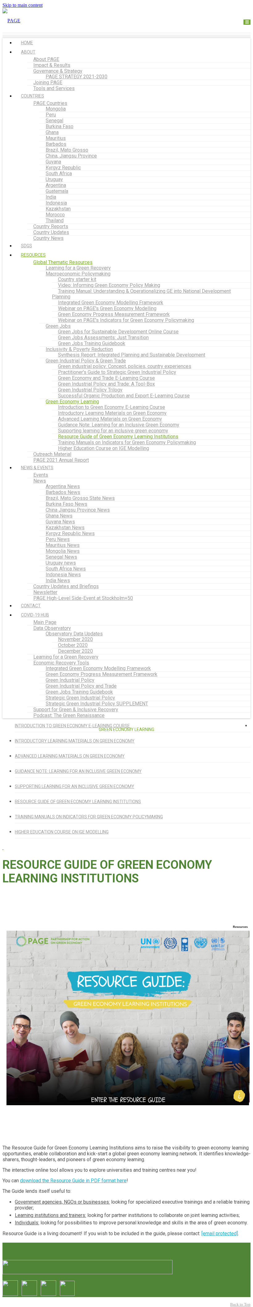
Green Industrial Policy (70, 680)
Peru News (58, 539)
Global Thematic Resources (63, 262)
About (28, 52)
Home (27, 42)
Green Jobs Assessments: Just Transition (103, 337)
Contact (31, 605)
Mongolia (56, 109)
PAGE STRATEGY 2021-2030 (76, 77)
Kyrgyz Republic (63, 168)
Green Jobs (58, 326)
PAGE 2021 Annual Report (61, 460)
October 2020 (73, 645)
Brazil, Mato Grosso (67, 150)
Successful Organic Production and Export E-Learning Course (124, 396)
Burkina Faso (59, 126)
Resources (33, 255)
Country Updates (51, 232)
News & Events (37, 467)
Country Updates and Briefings (66, 586)
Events (40, 475)
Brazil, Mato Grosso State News (80, 498)
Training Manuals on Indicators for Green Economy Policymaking (127, 442)
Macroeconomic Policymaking (78, 274)
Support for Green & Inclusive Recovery (75, 709)
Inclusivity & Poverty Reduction (79, 349)
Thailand (55, 220)
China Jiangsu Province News (78, 510)
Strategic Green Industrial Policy (80, 698)
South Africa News (66, 569)
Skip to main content (22, 5)
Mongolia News (63, 551)
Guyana (53, 162)
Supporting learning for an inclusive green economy (113, 431)
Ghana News (59, 516)
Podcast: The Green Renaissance (69, 715)
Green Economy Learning (72, 402)
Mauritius (56, 138)
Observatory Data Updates (74, 634)
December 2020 (75, 651)
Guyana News (60, 522)
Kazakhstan (58, 209)
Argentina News (63, 486)
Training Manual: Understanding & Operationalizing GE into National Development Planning (141, 294)
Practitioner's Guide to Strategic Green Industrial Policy (117, 372)
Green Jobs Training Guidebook (91, 343)
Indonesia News (63, 575)
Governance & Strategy (57, 71)
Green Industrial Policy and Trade (81, 686)
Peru (51, 115)
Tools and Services (54, 88)
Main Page (44, 622)
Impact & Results (51, 65)
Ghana (52, 132)
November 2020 (75, 639)
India (51, 197)
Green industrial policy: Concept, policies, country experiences (124, 366)
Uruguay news (61, 563)
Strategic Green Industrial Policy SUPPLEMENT (97, 704)
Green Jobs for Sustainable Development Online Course (118, 332)
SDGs (26, 245)
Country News (48, 238)
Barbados (56, 144)
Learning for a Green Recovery (78, 268)
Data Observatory (52, 628)
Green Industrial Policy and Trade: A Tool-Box (106, 384)
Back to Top (240, 1304)
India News (58, 580)
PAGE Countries (50, 103)
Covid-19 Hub (35, 614)
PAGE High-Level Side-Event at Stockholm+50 (83, 598)
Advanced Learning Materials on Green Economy (110, 419)
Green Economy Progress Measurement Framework (114, 314)
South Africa (59, 173)
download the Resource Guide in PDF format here (73, 1181)
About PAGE (46, 59)
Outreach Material (52, 454)
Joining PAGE (47, 82)
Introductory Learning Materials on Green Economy (112, 413)
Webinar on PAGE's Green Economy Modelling (107, 308)
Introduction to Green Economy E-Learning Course (111, 407)
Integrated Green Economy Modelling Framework (110, 302)
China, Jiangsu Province (71, 156)
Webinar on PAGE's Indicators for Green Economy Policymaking (126, 320)
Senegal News (61, 557)
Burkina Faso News (66, 504)
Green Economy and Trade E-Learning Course (106, 378)
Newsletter (45, 592)
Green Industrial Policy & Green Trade (86, 361)
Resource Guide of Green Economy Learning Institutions (118, 436)
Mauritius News (63, 545)
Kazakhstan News (65, 527)
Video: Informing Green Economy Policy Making (109, 285)
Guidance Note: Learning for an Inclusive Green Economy (118, 425)
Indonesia (56, 203)
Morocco (55, 215)
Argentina (56, 185)
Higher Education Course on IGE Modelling (103, 448)
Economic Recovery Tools (61, 663)
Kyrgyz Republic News (70, 533)
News (39, 481)
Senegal (54, 120)
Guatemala (57, 191)
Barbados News (63, 492)
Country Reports (50, 226)
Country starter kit (77, 279)
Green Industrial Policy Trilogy (90, 390)
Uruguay (54, 179)
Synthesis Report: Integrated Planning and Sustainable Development (131, 355)
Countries (32, 95)
